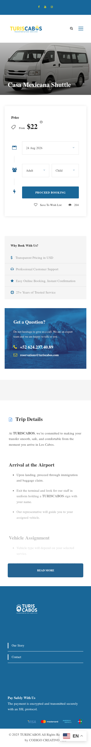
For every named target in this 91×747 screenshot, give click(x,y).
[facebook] (39, 6)
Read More (45, 570)
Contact (16, 657)
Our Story (18, 645)
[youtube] (45, 6)
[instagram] (52, 6)
